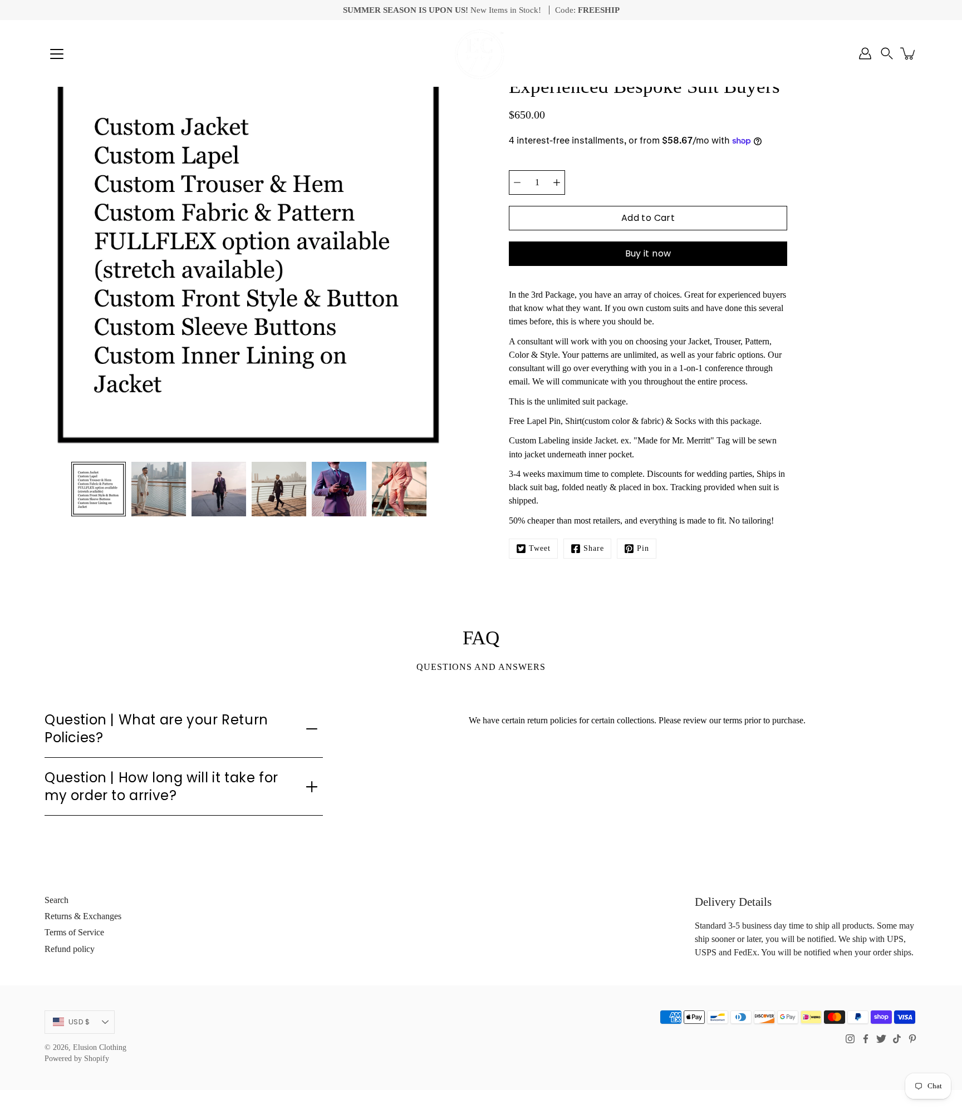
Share (593, 548)
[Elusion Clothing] (481, 53)
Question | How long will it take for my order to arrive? (161, 786)
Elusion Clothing (99, 1047)
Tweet (540, 548)
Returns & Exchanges (83, 916)
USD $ (79, 1022)
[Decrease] (517, 182)
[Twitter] (881, 1038)
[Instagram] (850, 1038)
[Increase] (556, 182)
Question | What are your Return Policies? (156, 728)
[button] (887, 53)
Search (56, 900)
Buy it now (648, 253)
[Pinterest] (912, 1038)
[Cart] (908, 53)
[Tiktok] (897, 1038)
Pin (643, 548)
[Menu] (57, 54)
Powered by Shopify (77, 1058)
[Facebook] (866, 1038)
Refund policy (70, 949)
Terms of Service (74, 932)
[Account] (865, 53)
